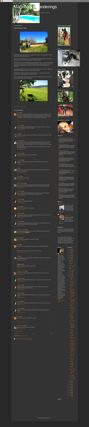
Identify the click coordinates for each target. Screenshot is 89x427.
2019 (70, 381)
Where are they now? (63, 187)
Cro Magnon (19, 125)
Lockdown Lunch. (71, 331)
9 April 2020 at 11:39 (21, 260)
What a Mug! (61, 194)
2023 (70, 254)
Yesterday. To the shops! (72, 311)
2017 (70, 384)
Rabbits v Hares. (71, 305)
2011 (70, 394)
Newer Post (16, 333)
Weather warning (62, 163)
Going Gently (61, 203)
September (72, 267)
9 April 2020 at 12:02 (21, 312)
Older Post (51, 333)
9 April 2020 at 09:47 (21, 217)
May (71, 274)
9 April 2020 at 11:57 (21, 281)
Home (34, 333)
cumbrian (19, 206)
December (72, 260)
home (60, 214)
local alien (19, 140)
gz (17, 168)
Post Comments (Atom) (23, 335)
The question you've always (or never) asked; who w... (72, 326)
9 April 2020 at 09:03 (21, 164)
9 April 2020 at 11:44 (21, 274)
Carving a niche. (71, 367)
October (71, 265)
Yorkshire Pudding (20, 183)
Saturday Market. (71, 362)
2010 (70, 395)
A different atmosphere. (72, 355)
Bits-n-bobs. (72, 312)
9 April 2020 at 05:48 (21, 121)
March (71, 375)
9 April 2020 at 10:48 (21, 233)
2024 (70, 252)
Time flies (60, 176)
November (72, 263)
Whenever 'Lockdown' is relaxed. (72, 282)
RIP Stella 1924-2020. (72, 289)
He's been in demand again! (72, 296)
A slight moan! (61, 182)
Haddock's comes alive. (71, 286)
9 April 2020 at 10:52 (21, 240)
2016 (70, 385)
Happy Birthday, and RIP (63, 150)
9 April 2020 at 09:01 (21, 156)
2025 (70, 250)
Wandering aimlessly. (72, 364)
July (70, 271)
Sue (18, 256)
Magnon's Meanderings (35, 6)
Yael (18, 133)
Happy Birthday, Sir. (72, 278)
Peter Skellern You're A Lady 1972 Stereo (72, 350)
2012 (70, 392)
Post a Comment (19, 331)
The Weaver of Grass (21, 271)
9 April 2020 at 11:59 (21, 289)
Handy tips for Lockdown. (72, 344)
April (71, 276)
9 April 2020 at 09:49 (21, 225)
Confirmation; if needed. (72, 308)
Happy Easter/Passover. (72, 338)
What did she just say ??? (63, 144)
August (71, 269)
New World (19, 237)
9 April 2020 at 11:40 (21, 267)
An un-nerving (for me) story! (64, 169)
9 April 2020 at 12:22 (21, 321)
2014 (70, 389)
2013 (70, 390)
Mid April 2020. (71, 333)
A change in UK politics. (72, 341)
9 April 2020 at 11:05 (21, 252)
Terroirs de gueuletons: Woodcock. (72, 292)
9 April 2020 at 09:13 (21, 172)
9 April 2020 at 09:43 (21, 179)
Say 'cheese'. (72, 335)
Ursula (18, 112)
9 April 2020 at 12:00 (21, 297)
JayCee (18, 176)
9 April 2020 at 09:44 (21, 187)
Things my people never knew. (71, 318)
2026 (70, 249)
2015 (70, 387)
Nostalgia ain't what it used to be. (65, 137)
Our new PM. (61, 156)
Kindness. (71, 314)
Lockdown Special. (72, 359)
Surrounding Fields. (72, 346)
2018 (70, 382)
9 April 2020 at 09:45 (21, 195)
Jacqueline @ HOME (21, 229)
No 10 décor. (72, 303)
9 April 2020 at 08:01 (21, 136)
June (71, 273)
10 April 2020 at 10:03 (21, 328)
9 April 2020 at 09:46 (21, 202)
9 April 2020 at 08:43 (21, 149)
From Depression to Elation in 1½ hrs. (72, 300)
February (71, 377)
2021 (70, 257)
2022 (70, 255)
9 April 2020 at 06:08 (21, 129)
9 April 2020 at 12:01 (21, 304)
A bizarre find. (72, 353)
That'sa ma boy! (72, 373)
